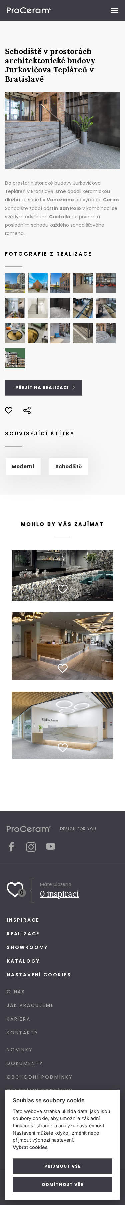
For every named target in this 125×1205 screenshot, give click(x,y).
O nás (16, 991)
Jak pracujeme (30, 1005)
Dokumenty (25, 1063)
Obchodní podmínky (40, 1077)
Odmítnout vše (62, 1184)
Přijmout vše (62, 1166)
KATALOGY (23, 961)
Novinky (20, 1049)
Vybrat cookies (30, 1147)
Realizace (23, 933)
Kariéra (19, 1019)
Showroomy (27, 947)
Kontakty (22, 1032)
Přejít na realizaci (42, 387)
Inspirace (23, 920)
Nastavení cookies (39, 974)
